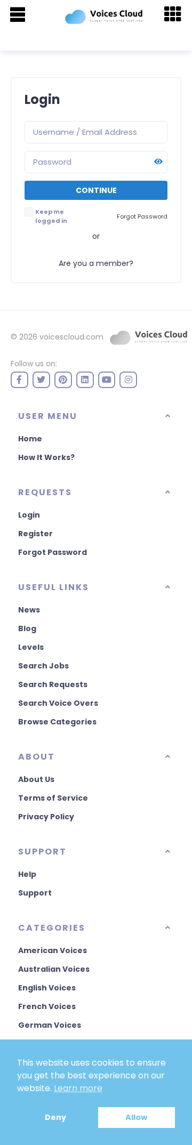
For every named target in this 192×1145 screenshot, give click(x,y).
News (29, 609)
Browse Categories (57, 721)
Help (27, 874)
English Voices (47, 987)
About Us (36, 779)
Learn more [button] (78, 1088)
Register (35, 533)
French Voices (47, 1006)
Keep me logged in (51, 216)
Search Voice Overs (58, 703)
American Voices (52, 950)
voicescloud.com (71, 337)
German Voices (49, 1025)
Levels (31, 647)
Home (30, 438)
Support (35, 893)
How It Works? (46, 457)
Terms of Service (53, 798)
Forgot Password (52, 552)
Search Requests (52, 684)
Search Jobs (43, 665)
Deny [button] (55, 1117)
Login (29, 515)
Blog (27, 628)
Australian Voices (54, 969)
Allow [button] (136, 1117)
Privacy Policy (46, 816)
